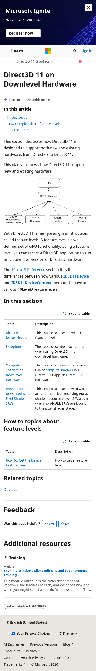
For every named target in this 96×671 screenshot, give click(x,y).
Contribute (12, 651)
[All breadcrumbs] (8, 61)
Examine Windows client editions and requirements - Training (46, 573)
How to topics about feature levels (34, 124)
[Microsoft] (48, 51)
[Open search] (74, 51)
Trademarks (13, 664)
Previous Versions (44, 644)
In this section (18, 117)
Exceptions (14, 346)
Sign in (86, 51)
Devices (10, 489)
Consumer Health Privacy (23, 657)
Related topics (18, 130)
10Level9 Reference (28, 269)
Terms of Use (62, 657)
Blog (66, 644)
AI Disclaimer (14, 644)
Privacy (31, 651)
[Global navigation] (4, 51)
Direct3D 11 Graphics (32, 61)
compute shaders (59, 370)
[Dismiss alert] (88, 7)
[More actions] (88, 61)
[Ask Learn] (80, 61)
